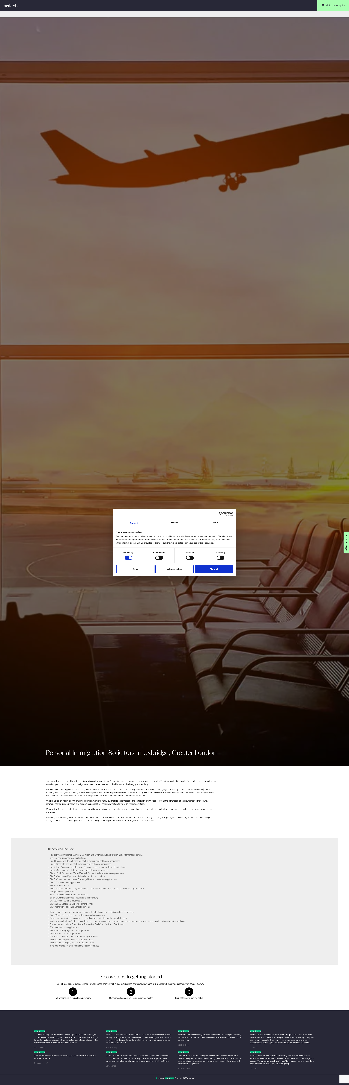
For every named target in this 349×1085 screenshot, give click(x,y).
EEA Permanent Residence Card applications (70, 906)
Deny (135, 569)
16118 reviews (188, 1078)
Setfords (10, 5)
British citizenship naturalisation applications (69, 894)
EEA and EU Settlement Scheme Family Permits (71, 903)
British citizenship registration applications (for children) (74, 897)
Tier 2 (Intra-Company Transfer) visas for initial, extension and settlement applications (88, 867)
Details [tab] (174, 522)
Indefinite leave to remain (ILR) (63, 888)
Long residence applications (62, 891)
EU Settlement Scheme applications (66, 900)
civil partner (63, 912)
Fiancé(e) (54, 915)
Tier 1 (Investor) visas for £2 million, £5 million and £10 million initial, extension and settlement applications (96, 854)
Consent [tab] (134, 523)
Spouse (53, 912)
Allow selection (174, 569)
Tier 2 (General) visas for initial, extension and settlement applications (80, 864)
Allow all (214, 569)
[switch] (159, 558)
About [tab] (215, 522)
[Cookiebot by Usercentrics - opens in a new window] (221, 514)
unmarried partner (80, 912)
